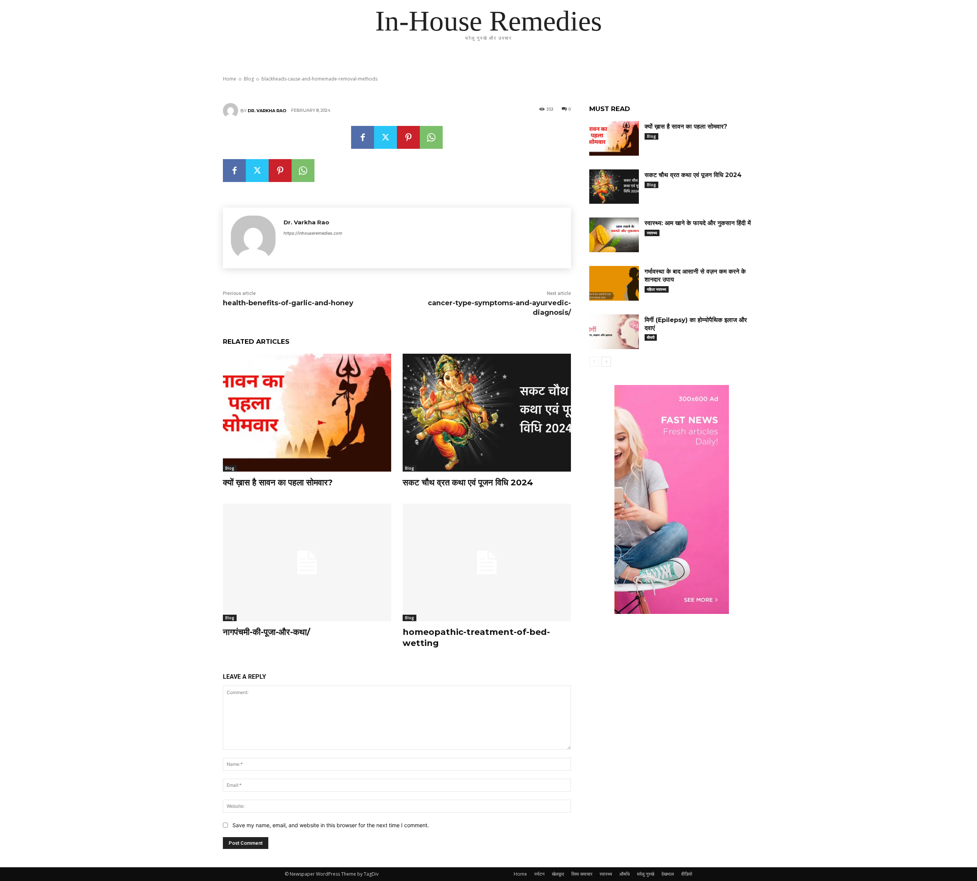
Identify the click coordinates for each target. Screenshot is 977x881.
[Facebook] (362, 137)
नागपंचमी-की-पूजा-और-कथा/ (266, 632)
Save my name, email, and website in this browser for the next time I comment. (330, 825)
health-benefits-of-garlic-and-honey (288, 303)
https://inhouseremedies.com (313, 233)
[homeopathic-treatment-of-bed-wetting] (487, 563)
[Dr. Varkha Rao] (231, 110)
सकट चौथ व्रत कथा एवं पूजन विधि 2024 (468, 482)
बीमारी (651, 337)
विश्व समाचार (581, 874)
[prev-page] (594, 362)
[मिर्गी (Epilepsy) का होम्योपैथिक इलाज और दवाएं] (614, 331)
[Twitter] (385, 137)
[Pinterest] (408, 137)
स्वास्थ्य (652, 232)
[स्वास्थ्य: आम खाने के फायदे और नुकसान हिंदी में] (614, 234)
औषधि (624, 874)
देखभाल (667, 874)
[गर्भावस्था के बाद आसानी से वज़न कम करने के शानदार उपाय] (614, 283)
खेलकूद (558, 874)
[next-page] (606, 362)
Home (520, 874)
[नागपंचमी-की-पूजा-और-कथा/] (307, 563)
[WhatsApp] (431, 137)
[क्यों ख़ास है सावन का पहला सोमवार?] (307, 413)
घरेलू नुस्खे (645, 874)
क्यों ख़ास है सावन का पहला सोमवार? (278, 482)
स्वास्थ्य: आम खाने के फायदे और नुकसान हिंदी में (698, 223)
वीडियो (686, 874)
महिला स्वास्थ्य (656, 289)
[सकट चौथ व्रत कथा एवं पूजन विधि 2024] (487, 413)
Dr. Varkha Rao (267, 110)
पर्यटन (539, 874)
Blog (229, 468)
